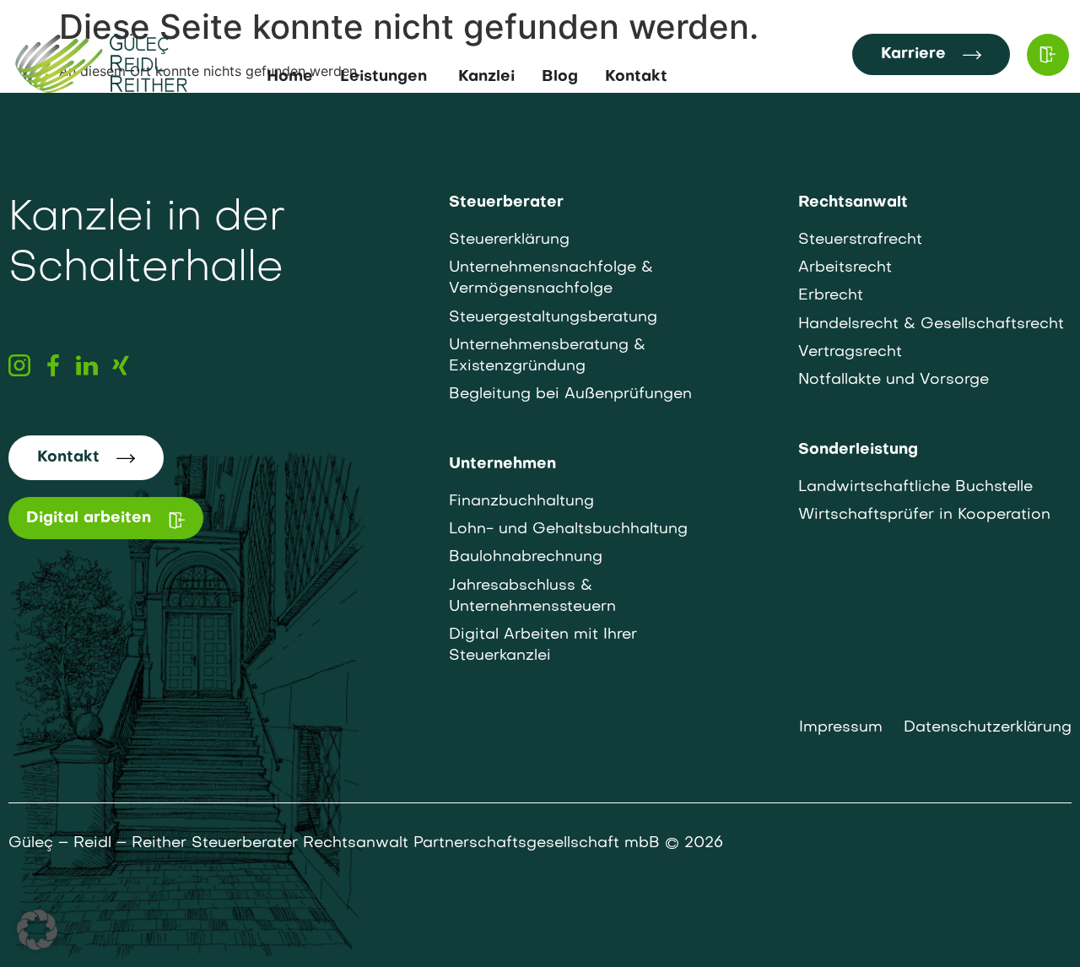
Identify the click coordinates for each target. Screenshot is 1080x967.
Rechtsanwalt (853, 203)
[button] (37, 930)
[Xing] (121, 365)
